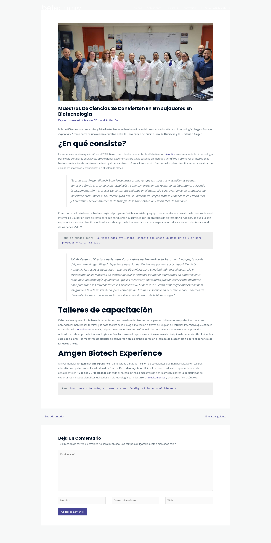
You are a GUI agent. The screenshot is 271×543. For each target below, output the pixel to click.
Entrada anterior (53, 416)
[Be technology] (61, 7)
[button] (216, 8)
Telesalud (172, 8)
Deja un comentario (69, 120)
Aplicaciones (154, 8)
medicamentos (156, 377)
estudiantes (84, 329)
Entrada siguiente (217, 416)
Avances (88, 120)
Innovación (189, 8)
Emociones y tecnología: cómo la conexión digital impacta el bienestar (124, 388)
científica (170, 154)
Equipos (137, 8)
